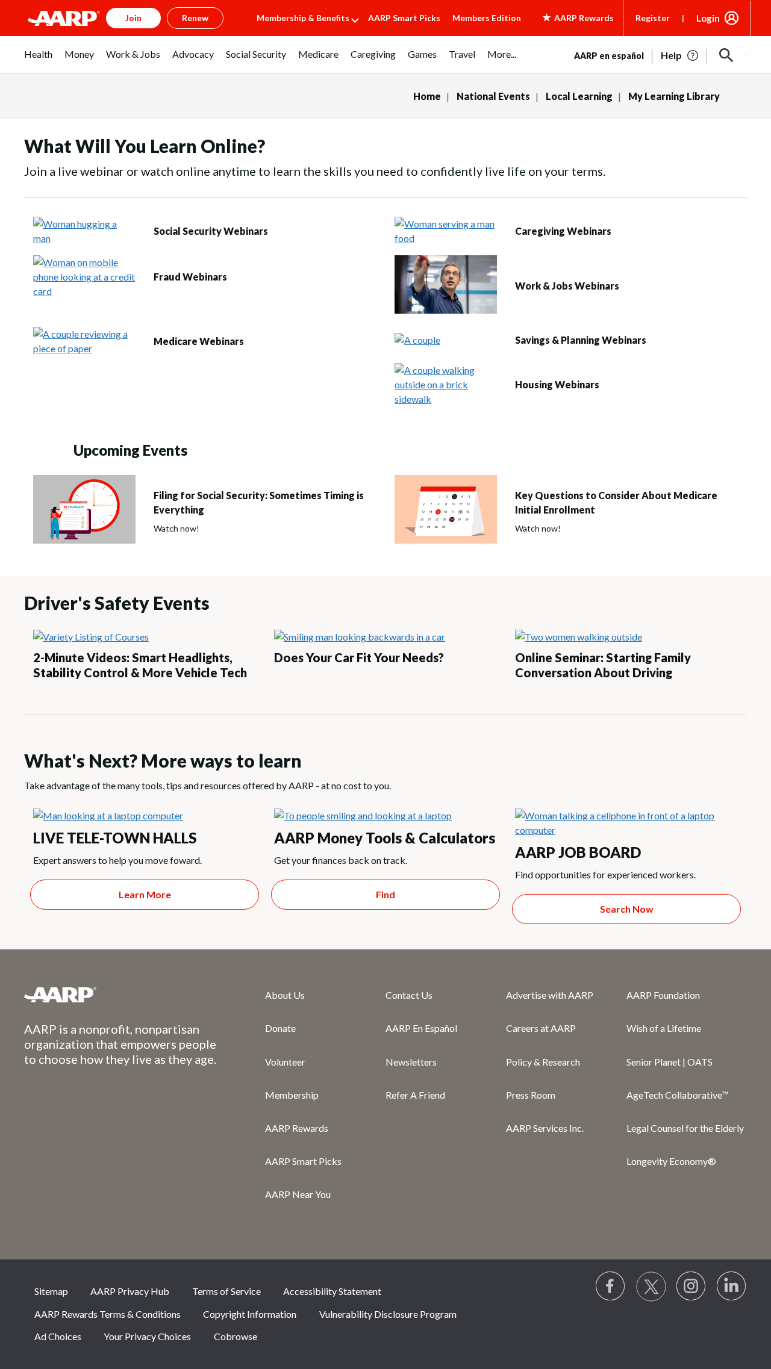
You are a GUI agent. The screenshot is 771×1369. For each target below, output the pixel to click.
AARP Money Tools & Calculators (384, 837)
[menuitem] (38, 60)
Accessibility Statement (332, 1291)
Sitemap (51, 1291)
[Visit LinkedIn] (732, 1286)
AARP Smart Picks (404, 18)
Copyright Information (249, 1314)
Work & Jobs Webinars (567, 285)
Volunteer (285, 1061)
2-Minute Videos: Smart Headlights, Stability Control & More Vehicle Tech (140, 665)
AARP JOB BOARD (578, 852)
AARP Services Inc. (545, 1128)
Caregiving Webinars (563, 231)
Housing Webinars (557, 384)
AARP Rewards (296, 1128)
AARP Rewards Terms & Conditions (107, 1314)
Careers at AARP (541, 1028)
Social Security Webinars (211, 231)
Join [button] (133, 18)
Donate (280, 1028)
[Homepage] (64, 18)
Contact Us (409, 995)
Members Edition (486, 18)
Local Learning (579, 96)
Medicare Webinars (199, 341)
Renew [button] (195, 18)
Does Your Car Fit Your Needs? (359, 657)
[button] (726, 55)
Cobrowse (235, 1336)
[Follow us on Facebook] (611, 1286)
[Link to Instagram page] (691, 1286)
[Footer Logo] (120, 995)
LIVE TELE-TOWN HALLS (114, 837)
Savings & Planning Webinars (580, 340)
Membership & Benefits (303, 18)
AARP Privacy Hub (129, 1291)
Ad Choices (57, 1336)
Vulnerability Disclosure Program (388, 1314)
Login (708, 18)
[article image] (680, 55)
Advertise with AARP (549, 995)
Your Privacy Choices (147, 1336)
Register (652, 18)
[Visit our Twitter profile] (651, 1286)
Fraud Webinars (190, 276)
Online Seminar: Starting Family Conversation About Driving (603, 665)
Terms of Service (226, 1291)
